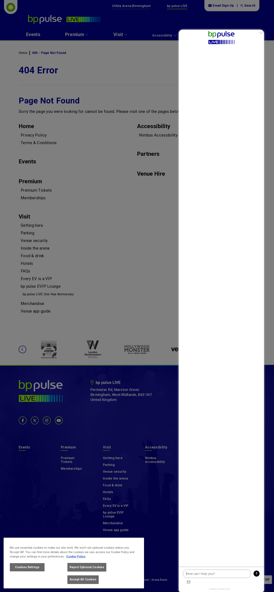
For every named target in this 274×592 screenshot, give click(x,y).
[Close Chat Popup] (261, 34)
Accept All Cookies (83, 579)
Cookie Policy (75, 556)
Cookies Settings (27, 567)
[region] (74, 563)
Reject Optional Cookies (87, 567)
